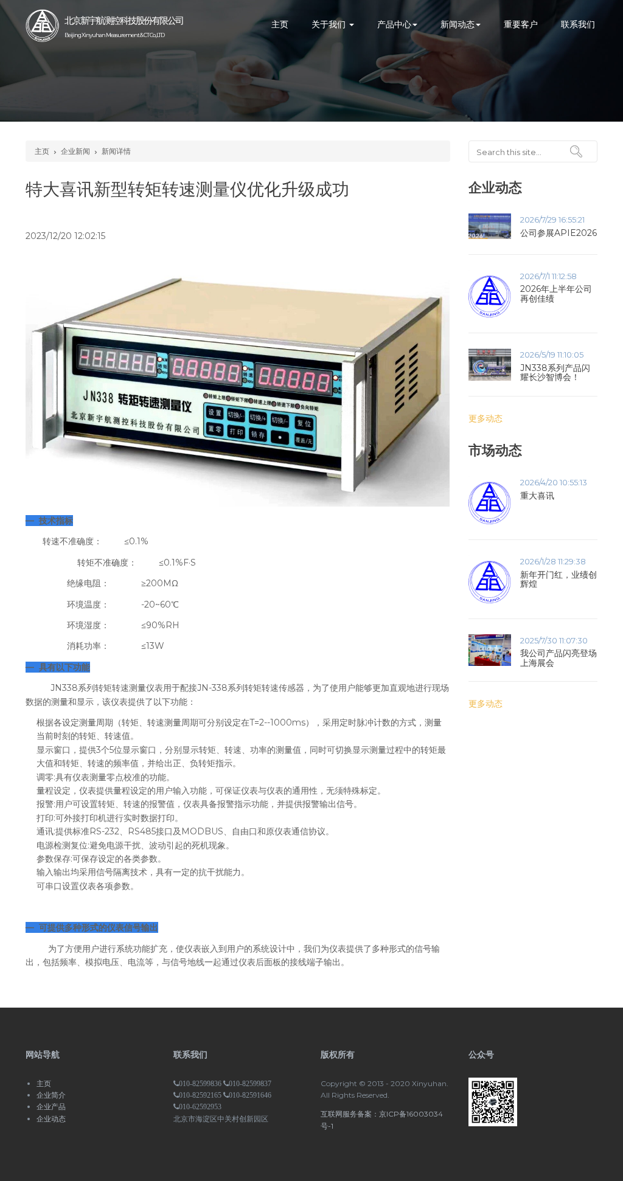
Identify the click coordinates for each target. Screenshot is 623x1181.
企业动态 (51, 1118)
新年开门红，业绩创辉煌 (558, 579)
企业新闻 (75, 151)
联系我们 (578, 24)
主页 (279, 24)
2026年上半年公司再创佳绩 (556, 293)
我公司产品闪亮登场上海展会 (558, 658)
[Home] (42, 24)
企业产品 (51, 1106)
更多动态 (485, 418)
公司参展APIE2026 (558, 232)
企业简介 (51, 1095)
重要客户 (521, 24)
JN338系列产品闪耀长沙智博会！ (555, 372)
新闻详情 (116, 151)
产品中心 (394, 24)
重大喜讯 (537, 495)
